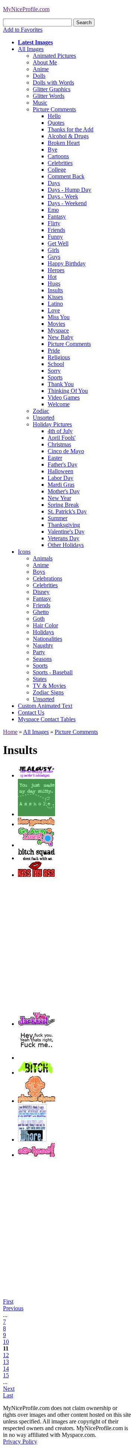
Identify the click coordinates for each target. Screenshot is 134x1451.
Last (8, 1395)
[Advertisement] (67, 945)
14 (6, 1368)
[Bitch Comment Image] (36, 1072)
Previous (13, 1308)
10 (6, 1342)
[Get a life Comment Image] (32, 1139)
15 (6, 1375)
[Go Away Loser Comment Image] (36, 845)
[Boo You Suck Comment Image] (36, 824)
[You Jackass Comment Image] (36, 1024)
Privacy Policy (20, 1441)
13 (6, 1362)
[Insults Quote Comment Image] (36, 858)
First (8, 1301)
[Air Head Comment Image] (36, 1155)
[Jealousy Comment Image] (36, 775)
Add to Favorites (22, 29)
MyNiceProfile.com (26, 9)
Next (9, 1388)
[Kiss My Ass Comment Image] (36, 875)
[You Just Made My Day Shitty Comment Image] (36, 814)
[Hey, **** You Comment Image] (36, 1057)
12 (6, 1355)
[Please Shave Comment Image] (36, 1101)
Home (10, 732)
